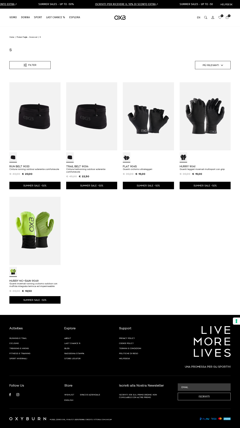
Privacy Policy (127, 338)
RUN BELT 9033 (19, 166)
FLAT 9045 (130, 166)
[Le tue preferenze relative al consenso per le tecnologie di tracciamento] (236, 321)
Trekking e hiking (19, 348)
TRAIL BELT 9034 (77, 166)
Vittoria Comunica (102, 419)
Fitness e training (19, 353)
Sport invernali (18, 358)
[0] (220, 17)
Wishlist (69, 394)
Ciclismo (14, 343)
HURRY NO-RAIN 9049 (24, 280)
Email (185, 387)
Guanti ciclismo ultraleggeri (137, 169)
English (68, 400)
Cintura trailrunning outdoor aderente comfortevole (85, 170)
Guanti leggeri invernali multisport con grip (202, 169)
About (67, 338)
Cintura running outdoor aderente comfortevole (34, 169)
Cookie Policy (126, 343)
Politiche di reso (128, 353)
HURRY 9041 (187, 166)
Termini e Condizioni (130, 348)
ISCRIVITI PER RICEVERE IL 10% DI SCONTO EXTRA (125, 4)
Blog (67, 348)
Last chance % (72, 343)
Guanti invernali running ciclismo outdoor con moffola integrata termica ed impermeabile (33, 284)
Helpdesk (124, 358)
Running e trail (18, 338)
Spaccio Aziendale (90, 394)
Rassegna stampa (74, 353)
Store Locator (72, 358)
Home (11, 37)
